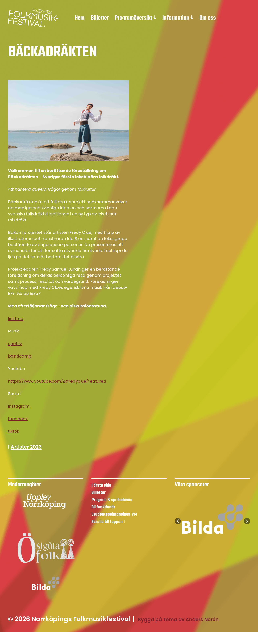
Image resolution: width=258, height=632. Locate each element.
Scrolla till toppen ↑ (108, 521)
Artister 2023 (26, 447)
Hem (80, 18)
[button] (178, 521)
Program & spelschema (111, 499)
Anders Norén (202, 619)
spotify (15, 343)
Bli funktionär (103, 507)
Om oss (207, 18)
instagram (19, 406)
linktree (15, 318)
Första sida (101, 485)
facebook (18, 419)
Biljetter (100, 18)
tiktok (13, 431)
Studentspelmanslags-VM (114, 514)
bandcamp (19, 356)
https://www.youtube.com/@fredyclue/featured (57, 381)
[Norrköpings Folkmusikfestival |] (33, 18)
